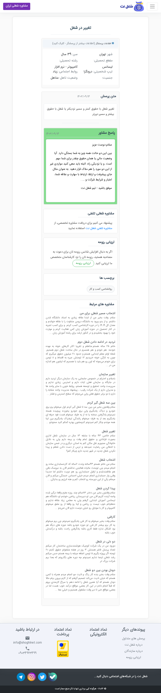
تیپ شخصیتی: (103, 71)
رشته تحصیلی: (68, 60)
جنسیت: (107, 78)
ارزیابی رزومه (83, 263)
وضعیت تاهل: (68, 78)
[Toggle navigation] (152, 6)
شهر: (110, 54)
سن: (75, 54)
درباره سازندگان (133, 651)
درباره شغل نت (133, 644)
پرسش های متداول (133, 638)
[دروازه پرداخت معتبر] (63, 649)
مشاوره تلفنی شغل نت (98, 228)
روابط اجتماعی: (68, 71)
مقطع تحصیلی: (103, 60)
